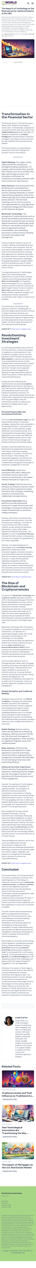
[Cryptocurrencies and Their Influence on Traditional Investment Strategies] (18, 1087)
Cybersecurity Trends (10, 1099)
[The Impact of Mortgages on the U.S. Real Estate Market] (18, 1159)
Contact (4, 1203)
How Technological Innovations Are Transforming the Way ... (15, 1130)
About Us (5, 1201)
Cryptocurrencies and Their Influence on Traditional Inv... (18, 1094)
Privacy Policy (6, 1205)
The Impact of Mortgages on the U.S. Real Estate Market (17, 1166)
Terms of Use (6, 1207)
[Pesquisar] (28, 3)
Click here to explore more (21, 329)
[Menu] (32, 3)
